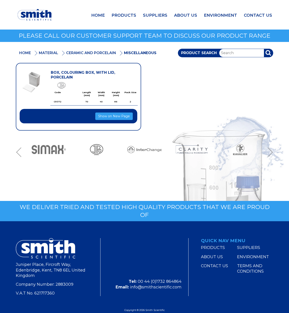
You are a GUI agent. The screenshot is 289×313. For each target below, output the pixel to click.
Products (124, 15)
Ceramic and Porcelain (91, 53)
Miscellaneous (140, 53)
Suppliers (155, 15)
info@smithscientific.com (156, 287)
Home (98, 15)
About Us (185, 15)
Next (268, 152)
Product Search (199, 53)
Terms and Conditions (250, 268)
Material (48, 53)
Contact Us (258, 15)
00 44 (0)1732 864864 (160, 281)
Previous (20, 152)
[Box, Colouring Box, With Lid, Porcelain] (32, 82)
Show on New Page (114, 116)
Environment (220, 15)
